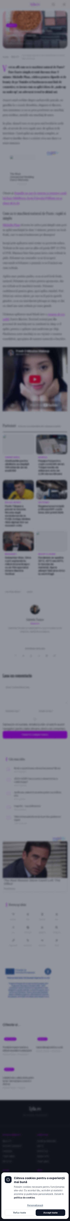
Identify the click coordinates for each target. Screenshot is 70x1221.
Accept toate (50, 1212)
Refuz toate (19, 1212)
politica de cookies (24, 1197)
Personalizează (35, 1205)
